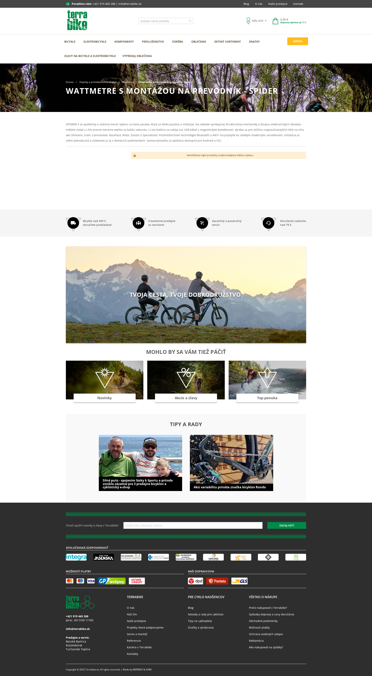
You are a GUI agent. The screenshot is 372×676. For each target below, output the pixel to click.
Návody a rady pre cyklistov (205, 614)
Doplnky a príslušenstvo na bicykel (98, 82)
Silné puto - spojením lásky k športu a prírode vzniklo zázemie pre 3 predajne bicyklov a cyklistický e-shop (138, 483)
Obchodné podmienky (263, 621)
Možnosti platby (259, 627)
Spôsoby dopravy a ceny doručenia (271, 614)
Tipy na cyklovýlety (200, 621)
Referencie (134, 640)
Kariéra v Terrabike (139, 647)
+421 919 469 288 (104, 4)
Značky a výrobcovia (201, 627)
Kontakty (132, 654)
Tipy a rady (186, 424)
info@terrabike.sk (129, 4)
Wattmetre (128, 82)
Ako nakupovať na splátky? (266, 647)
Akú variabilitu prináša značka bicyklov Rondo (230, 487)
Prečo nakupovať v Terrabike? (268, 608)
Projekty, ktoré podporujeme (145, 627)
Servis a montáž (137, 634)
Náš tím (132, 614)
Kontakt (298, 4)
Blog (246, 4)
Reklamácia (256, 640)
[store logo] (77, 20)
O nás (259, 4)
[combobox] (165, 21)
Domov (70, 82)
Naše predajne (278, 4)
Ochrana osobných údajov (266, 634)
